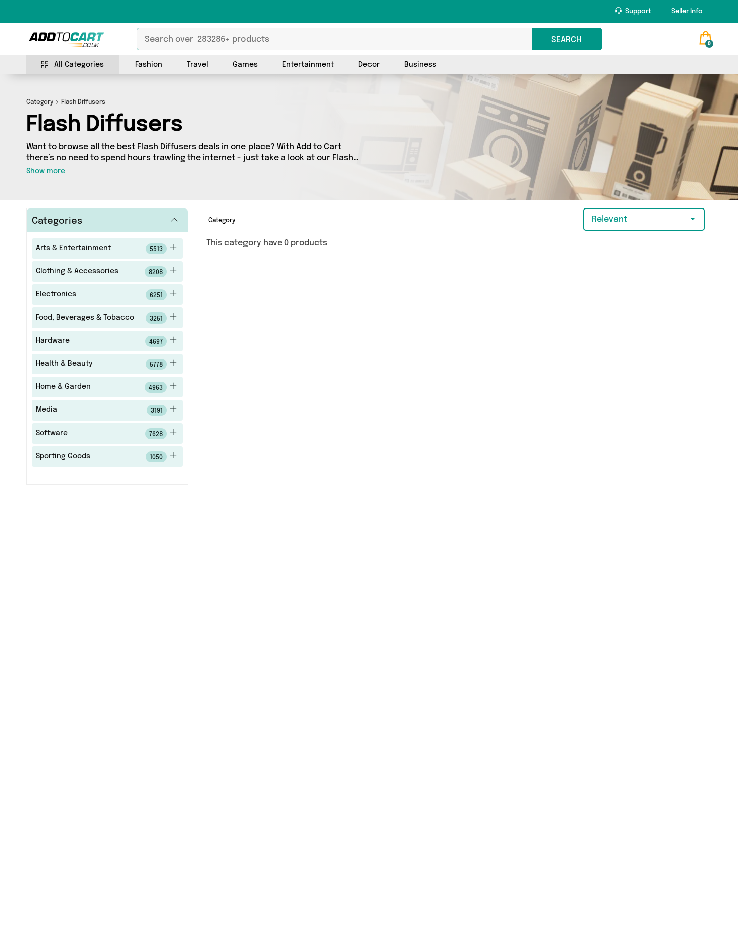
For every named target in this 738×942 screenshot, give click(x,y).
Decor (369, 64)
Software (99, 434)
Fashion (148, 64)
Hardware (99, 341)
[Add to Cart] (66, 39)
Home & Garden (99, 387)
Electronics (99, 295)
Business (420, 64)
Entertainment (308, 64)
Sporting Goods (99, 457)
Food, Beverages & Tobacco (99, 318)
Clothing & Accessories (99, 272)
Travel (197, 64)
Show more (45, 171)
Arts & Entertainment (99, 249)
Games (245, 64)
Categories (57, 221)
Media (99, 410)
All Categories (79, 64)
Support (637, 11)
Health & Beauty (99, 364)
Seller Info (687, 11)
